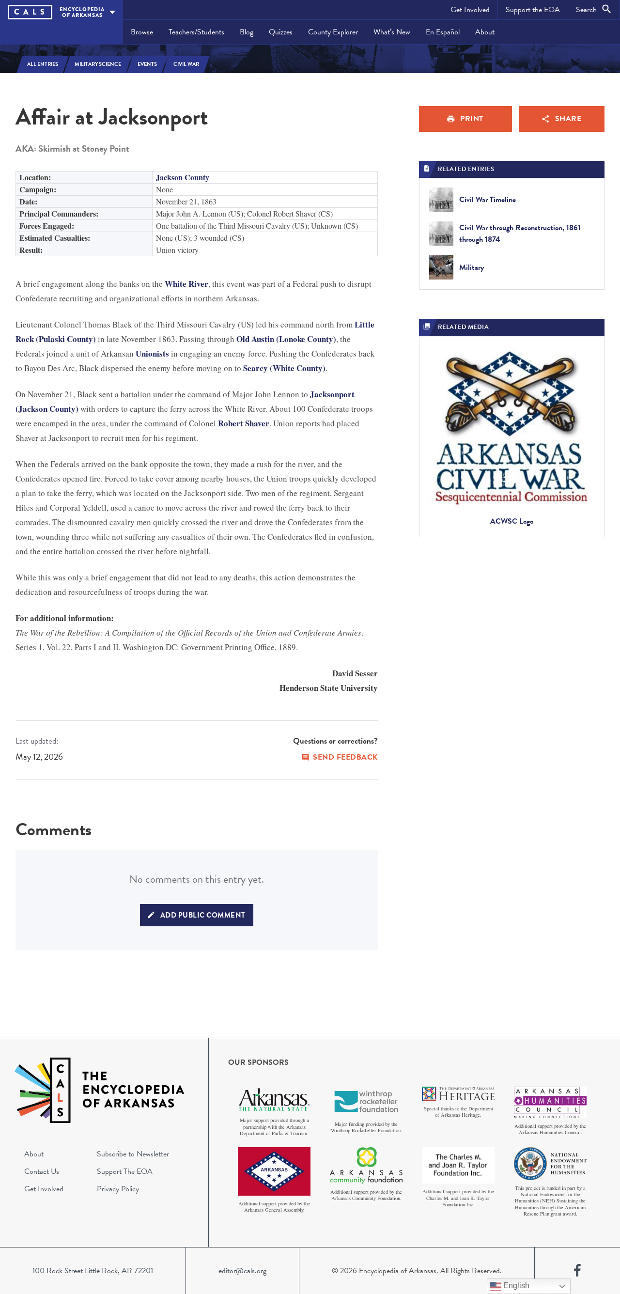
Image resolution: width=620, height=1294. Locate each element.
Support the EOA (533, 10)
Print (471, 119)
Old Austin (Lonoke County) (286, 339)
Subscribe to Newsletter (133, 1154)
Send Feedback (345, 757)
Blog (246, 32)
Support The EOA (125, 1171)
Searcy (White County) (284, 368)
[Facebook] (577, 1270)
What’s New (391, 32)
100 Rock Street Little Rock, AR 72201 (92, 1271)
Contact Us (41, 1171)
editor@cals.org (242, 1271)
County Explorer (333, 32)
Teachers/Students (196, 32)
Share (568, 119)
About (485, 32)
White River (186, 284)
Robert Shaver (243, 423)
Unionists (152, 353)
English (515, 1285)
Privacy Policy (118, 1189)
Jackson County (182, 177)
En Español (443, 32)
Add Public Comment (203, 915)
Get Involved (470, 10)
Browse (142, 32)
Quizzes (281, 32)
